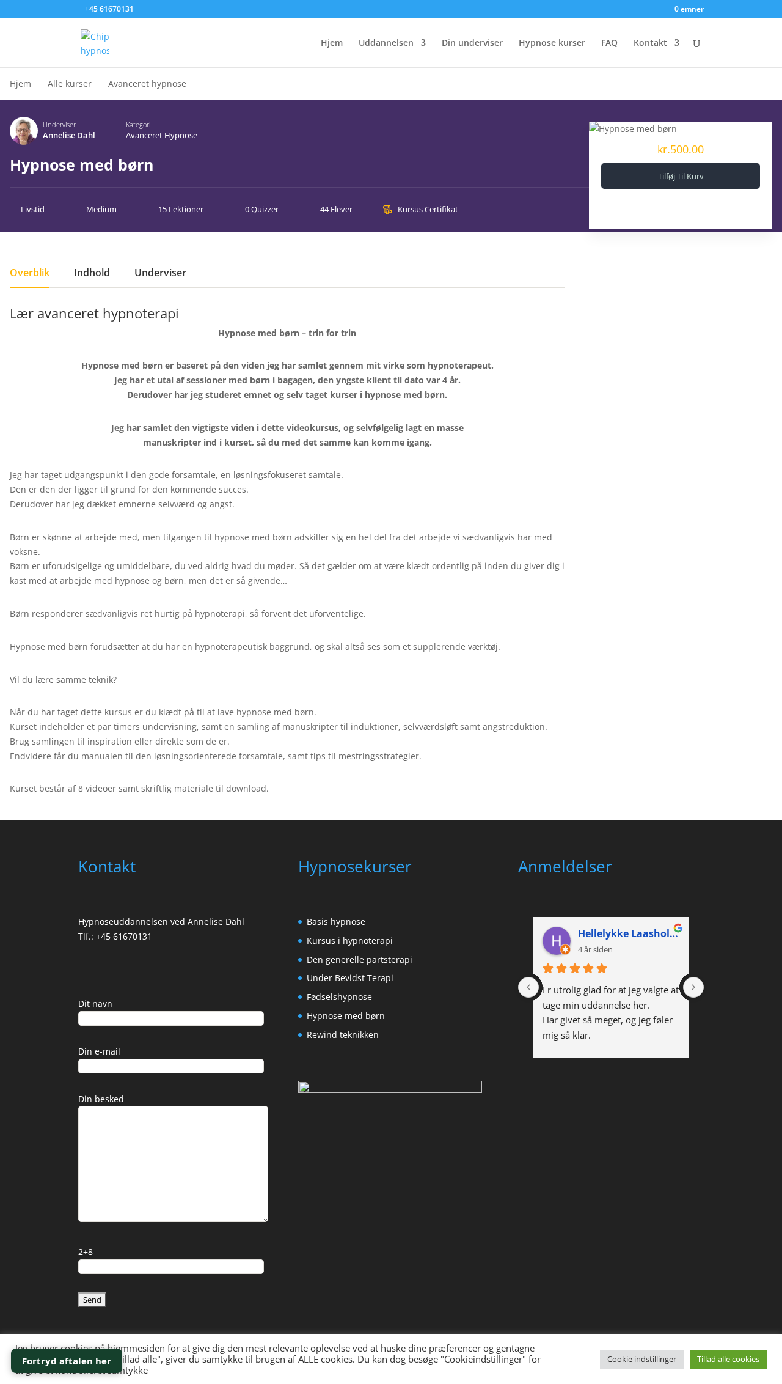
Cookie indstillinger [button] (641, 1358)
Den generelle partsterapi (359, 959)
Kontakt (650, 43)
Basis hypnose (336, 921)
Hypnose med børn (346, 1015)
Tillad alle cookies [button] (728, 1358)
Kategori (138, 124)
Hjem (332, 43)
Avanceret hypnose (161, 135)
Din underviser (472, 43)
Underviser (59, 124)
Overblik (29, 273)
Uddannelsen (386, 43)
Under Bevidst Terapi (350, 978)
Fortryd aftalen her (66, 1361)
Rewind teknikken (343, 1034)
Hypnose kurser (552, 43)
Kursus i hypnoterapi (350, 940)
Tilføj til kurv (681, 176)
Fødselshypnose (339, 997)
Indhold (92, 273)
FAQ (609, 43)
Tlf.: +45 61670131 (115, 936)
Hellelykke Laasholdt (628, 933)
